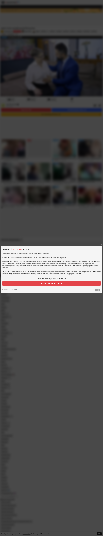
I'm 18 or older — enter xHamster (51, 283)
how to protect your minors (9, 289)
